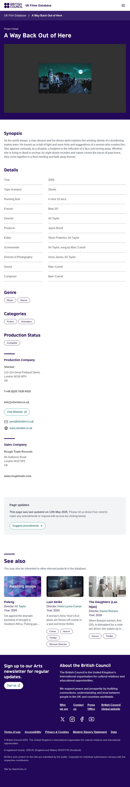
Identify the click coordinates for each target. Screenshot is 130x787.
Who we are (64, 706)
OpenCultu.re (19, 769)
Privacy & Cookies (57, 732)
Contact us (78, 706)
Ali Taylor (20, 606)
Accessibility (33, 732)
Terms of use (12, 732)
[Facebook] (82, 719)
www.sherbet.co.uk (20, 428)
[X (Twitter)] (62, 719)
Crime (52, 631)
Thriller (53, 637)
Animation (26, 321)
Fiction (10, 321)
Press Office (91, 706)
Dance (23, 300)
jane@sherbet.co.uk (21, 421)
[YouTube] (91, 719)
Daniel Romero (109, 611)
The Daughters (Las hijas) (103, 604)
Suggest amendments (25, 525)
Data (114, 732)
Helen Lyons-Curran (69, 606)
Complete (12, 342)
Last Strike (54, 602)
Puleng (9, 602)
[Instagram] (72, 719)
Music (10, 300)
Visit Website (15, 411)
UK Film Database (15, 15)
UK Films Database (38, 5)
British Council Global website (111, 706)
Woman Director (58, 644)
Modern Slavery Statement (90, 732)
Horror (66, 631)
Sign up (11, 685)
